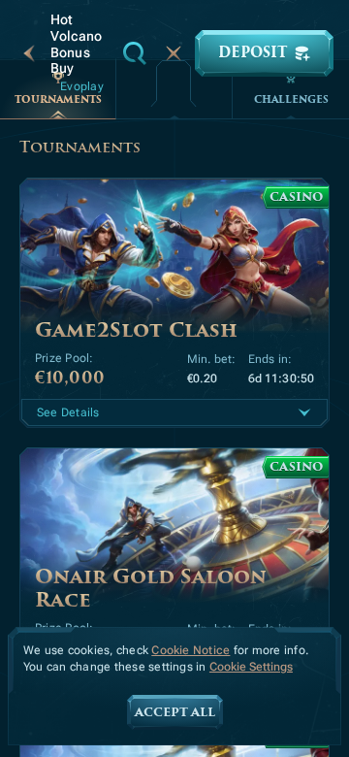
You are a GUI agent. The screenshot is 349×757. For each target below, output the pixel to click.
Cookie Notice (190, 650)
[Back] (29, 53)
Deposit (252, 53)
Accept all (175, 712)
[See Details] (304, 412)
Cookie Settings (251, 667)
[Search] (134, 53)
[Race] (173, 53)
